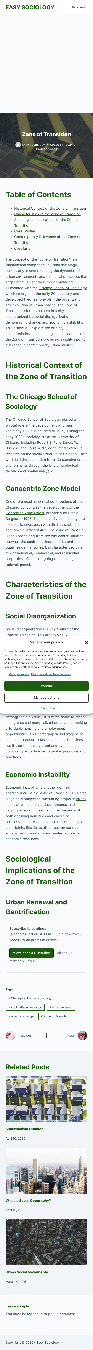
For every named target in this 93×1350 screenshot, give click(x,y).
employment (55, 728)
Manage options (46, 697)
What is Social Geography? (28, 1200)
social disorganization (25, 1007)
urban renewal (60, 1007)
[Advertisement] (46, 64)
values (81, 799)
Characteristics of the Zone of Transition (47, 214)
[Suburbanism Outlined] (46, 1099)
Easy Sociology (30, 7)
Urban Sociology (46, 149)
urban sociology (21, 1016)
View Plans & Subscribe (31, 953)
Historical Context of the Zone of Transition (50, 208)
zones (38, 547)
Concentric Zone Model (25, 513)
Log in (31, 961)
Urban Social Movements (27, 1272)
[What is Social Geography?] (46, 1171)
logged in (35, 1314)
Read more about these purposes (51, 674)
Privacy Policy (46, 707)
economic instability (65, 322)
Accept (46, 685)
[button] (86, 642)
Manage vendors (19, 674)
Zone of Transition (55, 1016)
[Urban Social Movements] (46, 1242)
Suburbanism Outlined (24, 1129)
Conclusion (23, 248)
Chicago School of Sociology (63, 288)
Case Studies (25, 231)
